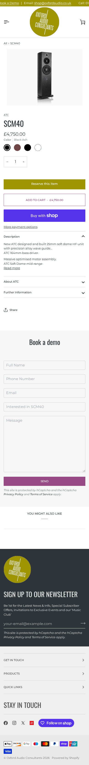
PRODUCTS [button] (12, 673)
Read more (12, 268)
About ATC (11, 281)
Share (13, 310)
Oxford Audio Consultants (24, 758)
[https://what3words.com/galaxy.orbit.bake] (32, 723)
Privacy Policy (13, 494)
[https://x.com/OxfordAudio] (23, 723)
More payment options (20, 227)
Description (12, 236)
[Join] (81, 623)
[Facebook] (6, 723)
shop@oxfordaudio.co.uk (49, 3)
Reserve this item (44, 183)
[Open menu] (10, 22)
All (5, 43)
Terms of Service (41, 494)
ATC (6, 114)
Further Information (17, 292)
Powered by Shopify (65, 758)
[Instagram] (14, 723)
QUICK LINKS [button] (13, 687)
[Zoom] (44, 77)
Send (45, 481)
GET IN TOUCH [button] (14, 660)
